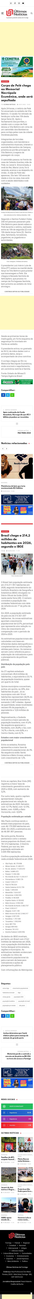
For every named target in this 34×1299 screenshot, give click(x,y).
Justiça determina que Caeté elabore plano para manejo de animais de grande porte (15, 1035)
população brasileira (9, 1001)
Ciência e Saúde (18, 1251)
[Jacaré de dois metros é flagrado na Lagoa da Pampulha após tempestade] (8, 1174)
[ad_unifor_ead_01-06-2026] (17, 510)
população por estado (9, 1005)
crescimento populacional (20, 988)
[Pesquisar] (32, 13)
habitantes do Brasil (8, 992)
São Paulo (22, 1005)
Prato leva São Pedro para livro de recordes (24, 1191)
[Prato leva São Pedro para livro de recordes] (25, 1174)
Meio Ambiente (13, 1261)
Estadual (4, 1154)
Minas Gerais (6, 997)
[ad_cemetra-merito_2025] (17, 62)
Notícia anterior (11, 410)
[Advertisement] (17, 39)
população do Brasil (24, 1001)
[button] (3, 448)
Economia (10, 1256)
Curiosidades (27, 1253)
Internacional (13, 1248)
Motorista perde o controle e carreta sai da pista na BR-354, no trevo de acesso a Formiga (18, 1056)
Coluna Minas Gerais (25, 1154)
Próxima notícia (23, 430)
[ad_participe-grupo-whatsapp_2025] (17, 382)
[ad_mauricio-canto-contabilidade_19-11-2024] (17, 499)
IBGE (19, 992)
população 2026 (18, 997)
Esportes (9, 1259)
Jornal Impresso (22, 1259)
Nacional (4, 482)
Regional (4, 1215)
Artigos (24, 1248)
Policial (17, 1243)
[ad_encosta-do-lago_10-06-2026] (17, 72)
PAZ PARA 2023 (24, 433)
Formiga (8, 1243)
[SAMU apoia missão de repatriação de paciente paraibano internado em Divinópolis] (8, 1204)
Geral (20, 1156)
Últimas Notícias (9, 104)
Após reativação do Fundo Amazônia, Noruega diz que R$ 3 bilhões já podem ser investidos (16, 415)
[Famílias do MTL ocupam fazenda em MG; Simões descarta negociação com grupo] (8, 1144)
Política (20, 1215)
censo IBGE (6, 988)
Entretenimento (23, 1256)
